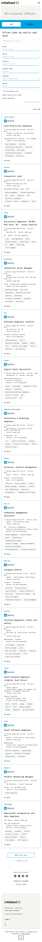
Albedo (6, 360)
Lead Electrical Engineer (18, 126)
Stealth (6, 167)
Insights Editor (13, 569)
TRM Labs (7, 561)
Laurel (6, 668)
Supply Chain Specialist (17, 369)
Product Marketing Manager (18, 776)
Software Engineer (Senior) (19, 322)
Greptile (7, 768)
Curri (6, 721)
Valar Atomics (9, 117)
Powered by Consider (32, 102)
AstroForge (8, 804)
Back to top (22, 861)
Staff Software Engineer (17, 730)
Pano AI (6, 504)
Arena (6, 213)
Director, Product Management (20, 467)
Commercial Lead (13, 176)
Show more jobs (21, 855)
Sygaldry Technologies (12, 409)
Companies (31, 24)
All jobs (17, 95)
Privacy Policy (9, 908)
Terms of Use (18, 908)
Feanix (6, 458)
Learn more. (25, 934)
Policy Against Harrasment (12, 910)
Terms (24, 884)
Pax (5, 313)
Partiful (7, 611)
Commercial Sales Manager (18, 268)
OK (21, 938)
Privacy (18, 884)
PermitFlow (8, 259)
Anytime (11, 98)
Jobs (11, 24)
